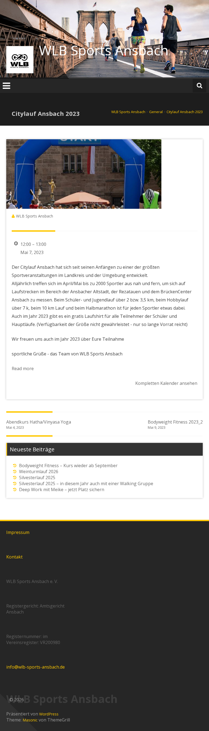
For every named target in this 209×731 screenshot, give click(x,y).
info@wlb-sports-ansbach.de (35, 667)
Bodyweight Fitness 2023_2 (175, 424)
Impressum (17, 532)
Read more (23, 368)
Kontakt (14, 557)
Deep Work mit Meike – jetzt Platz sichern (61, 490)
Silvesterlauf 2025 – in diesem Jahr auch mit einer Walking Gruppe (86, 484)
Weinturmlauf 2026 (38, 472)
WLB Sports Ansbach (103, 50)
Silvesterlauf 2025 (37, 478)
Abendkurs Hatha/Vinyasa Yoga (38, 424)
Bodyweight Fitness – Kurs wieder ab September (68, 466)
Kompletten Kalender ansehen (166, 383)
